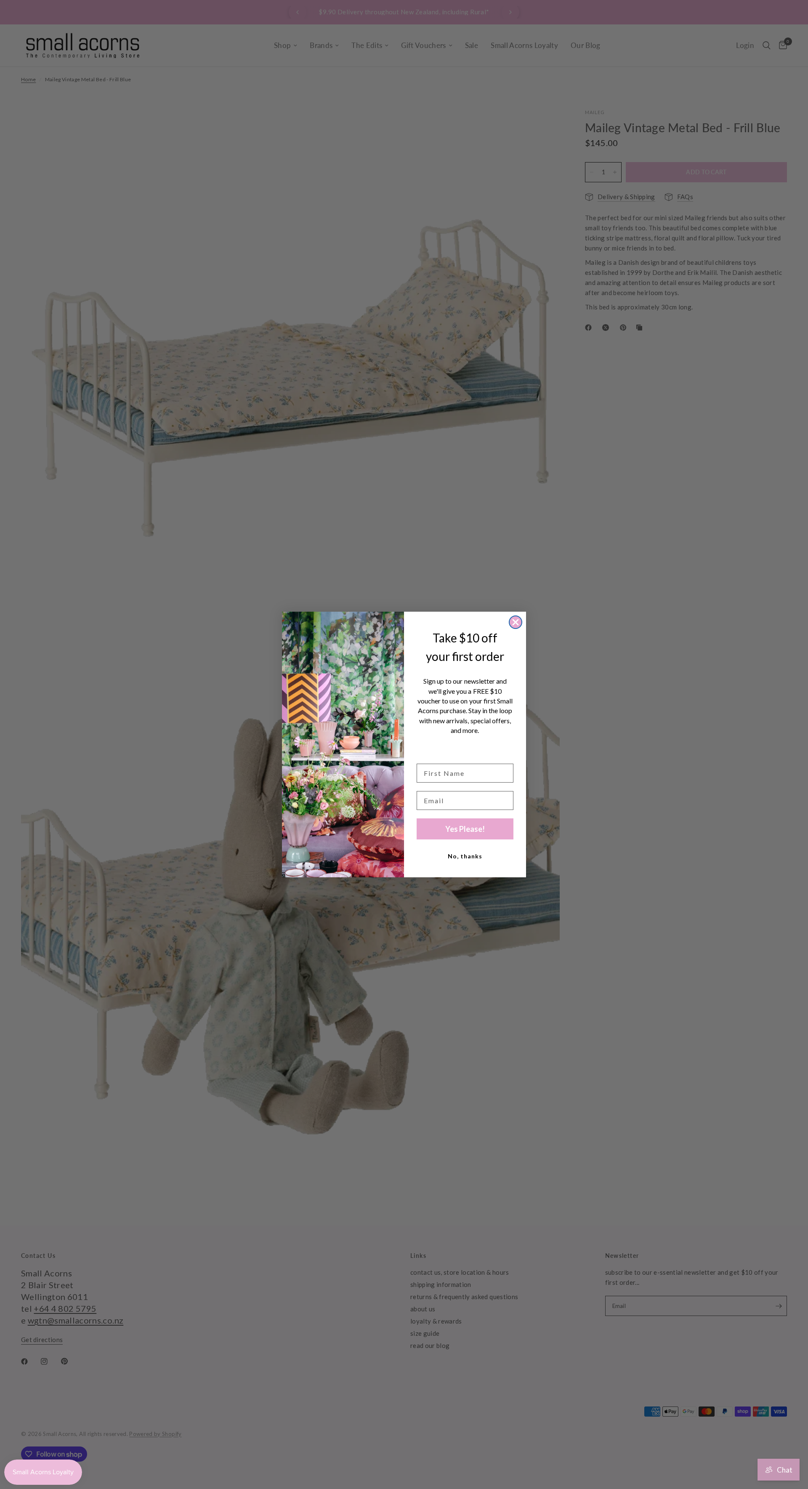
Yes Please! (465, 829)
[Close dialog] (515, 622)
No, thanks (465, 856)
